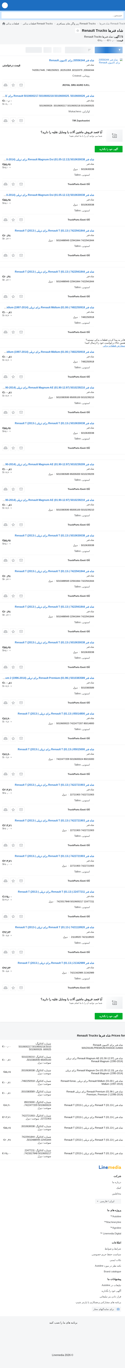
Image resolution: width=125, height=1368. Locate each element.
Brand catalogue (112, 1271)
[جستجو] (4, 15)
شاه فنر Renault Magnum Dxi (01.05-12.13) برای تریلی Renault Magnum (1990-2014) (94, 1072)
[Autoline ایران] (104, 5)
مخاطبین (116, 1193)
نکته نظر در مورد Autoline (108, 1265)
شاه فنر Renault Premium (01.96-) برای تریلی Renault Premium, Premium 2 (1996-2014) (94, 1093)
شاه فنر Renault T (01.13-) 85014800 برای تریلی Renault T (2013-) (56, 713)
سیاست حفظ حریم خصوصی (106, 1254)
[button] (5, 5)
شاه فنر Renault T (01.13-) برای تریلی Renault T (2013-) (93, 1105)
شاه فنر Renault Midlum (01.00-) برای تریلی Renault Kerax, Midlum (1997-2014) (92, 1082)
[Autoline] (4, 24)
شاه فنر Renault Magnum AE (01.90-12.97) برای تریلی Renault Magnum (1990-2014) (94, 1060)
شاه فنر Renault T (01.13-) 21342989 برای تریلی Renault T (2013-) (56, 963)
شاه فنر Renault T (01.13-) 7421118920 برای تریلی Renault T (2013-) (54, 927)
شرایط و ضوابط (113, 1248)
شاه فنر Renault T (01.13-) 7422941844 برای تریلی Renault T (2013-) (54, 230)
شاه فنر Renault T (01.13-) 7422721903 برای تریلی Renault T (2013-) (54, 784)
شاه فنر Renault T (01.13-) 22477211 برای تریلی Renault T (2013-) (56, 891)
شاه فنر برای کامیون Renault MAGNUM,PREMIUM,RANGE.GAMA (102, 1046)
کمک (118, 1187)
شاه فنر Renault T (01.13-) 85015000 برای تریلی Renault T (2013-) (56, 749)
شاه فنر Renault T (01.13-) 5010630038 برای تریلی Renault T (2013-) (54, 423)
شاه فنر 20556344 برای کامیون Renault (71, 60)
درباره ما (116, 1182)
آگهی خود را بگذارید (108, 149)
